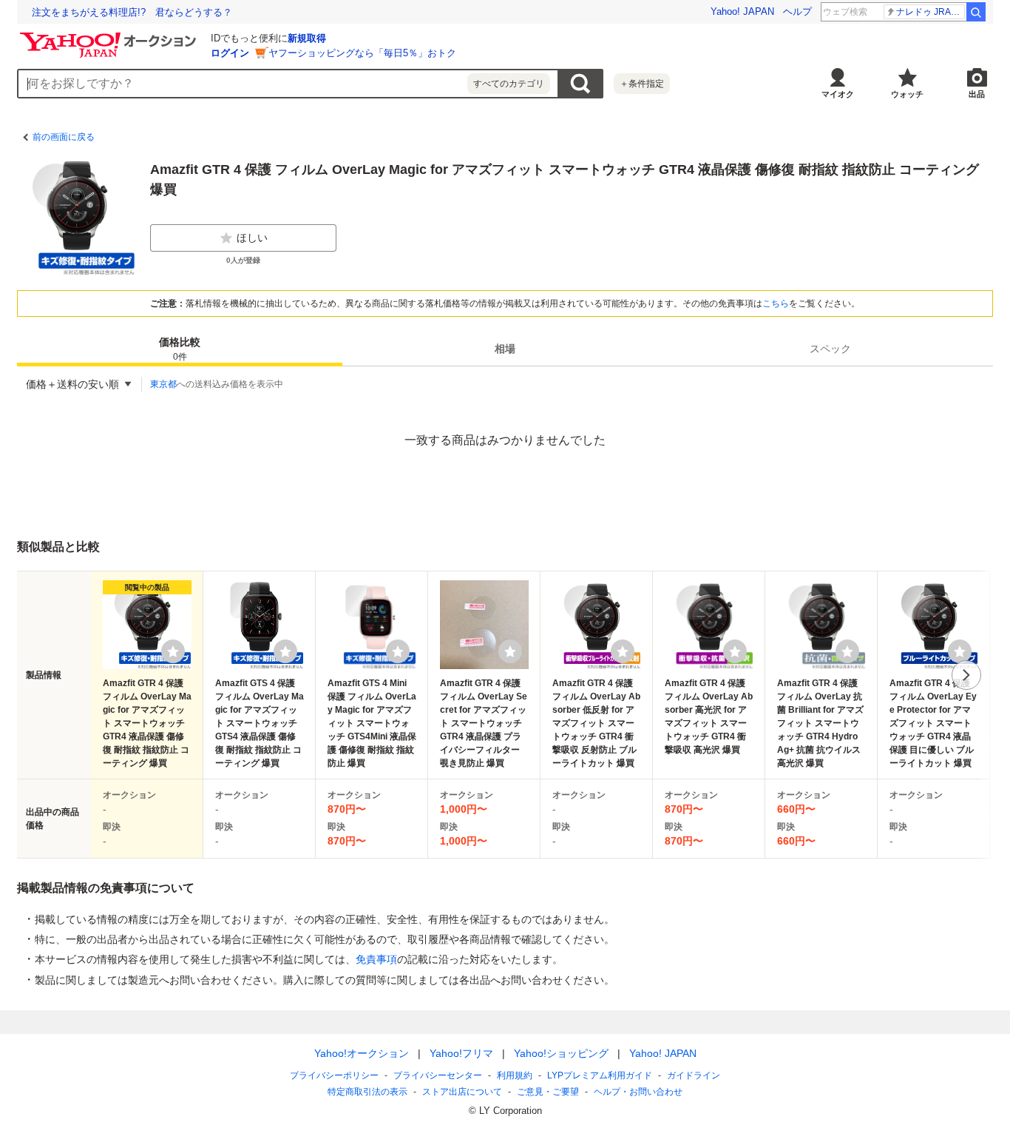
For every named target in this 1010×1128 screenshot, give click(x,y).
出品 (977, 94)
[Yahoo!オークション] (110, 36)
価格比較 (179, 349)
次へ (966, 675)
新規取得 (307, 38)
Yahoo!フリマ (461, 1053)
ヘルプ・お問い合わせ (638, 1092)
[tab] (179, 349)
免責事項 (376, 959)
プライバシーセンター (437, 1075)
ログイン (230, 52)
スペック (830, 349)
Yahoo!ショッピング (561, 1053)
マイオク (837, 94)
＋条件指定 (642, 83)
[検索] (976, 11)
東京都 (163, 384)
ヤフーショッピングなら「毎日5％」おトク (362, 52)
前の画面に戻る (64, 137)
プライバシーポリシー (334, 1075)
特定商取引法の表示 (367, 1092)
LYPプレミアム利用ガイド (599, 1075)
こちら (775, 303)
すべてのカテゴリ (508, 83)
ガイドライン (693, 1075)
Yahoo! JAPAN (742, 11)
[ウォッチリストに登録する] (173, 651)
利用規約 (514, 1075)
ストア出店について (462, 1092)
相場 (505, 349)
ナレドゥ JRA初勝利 (930, 12)
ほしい (252, 238)
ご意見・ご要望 (548, 1092)
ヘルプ (797, 11)
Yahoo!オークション (361, 1053)
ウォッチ (907, 94)
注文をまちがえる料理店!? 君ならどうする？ (132, 12)
